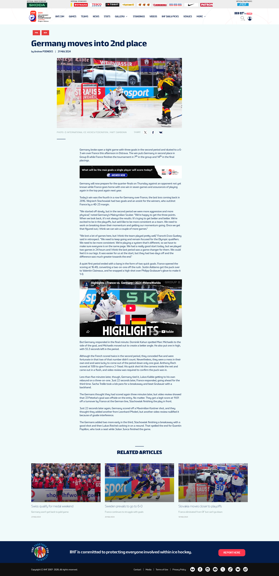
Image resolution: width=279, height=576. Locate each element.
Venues (187, 16)
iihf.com (59, 16)
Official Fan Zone (65, 16)
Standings (139, 16)
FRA (36, 33)
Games (72, 16)
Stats (107, 16)
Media (148, 569)
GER (45, 33)
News (96, 16)
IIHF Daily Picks (170, 16)
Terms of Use (162, 569)
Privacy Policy (179, 569)
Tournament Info (65, 16)
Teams (84, 16)
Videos (153, 16)
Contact (137, 569)
